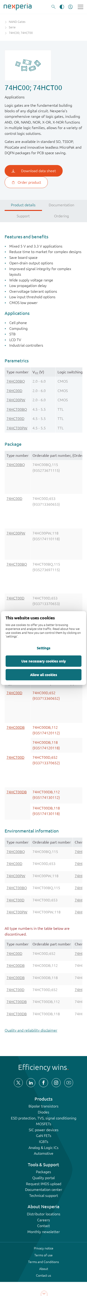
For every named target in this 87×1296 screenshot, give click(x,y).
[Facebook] (43, 1082)
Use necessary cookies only (43, 661)
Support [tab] (23, 216)
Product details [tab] (23, 205)
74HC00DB (15, 727)
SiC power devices (43, 1130)
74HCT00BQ (16, 409)
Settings (43, 648)
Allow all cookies (43, 675)
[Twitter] (18, 1082)
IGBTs (43, 1142)
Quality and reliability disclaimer (31, 1030)
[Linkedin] (30, 1082)
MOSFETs (43, 1124)
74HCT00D (15, 418)
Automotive (43, 1153)
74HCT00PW (16, 428)
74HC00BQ (15, 381)
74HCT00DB (16, 792)
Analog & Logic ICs (43, 1147)
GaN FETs (43, 1136)
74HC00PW (15, 400)
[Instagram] (56, 1082)
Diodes (43, 1112)
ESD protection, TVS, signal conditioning (43, 1118)
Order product (29, 182)
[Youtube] (68, 1082)
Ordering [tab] (61, 216)
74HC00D (14, 391)
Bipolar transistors (43, 1106)
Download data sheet (38, 171)
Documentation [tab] (61, 205)
